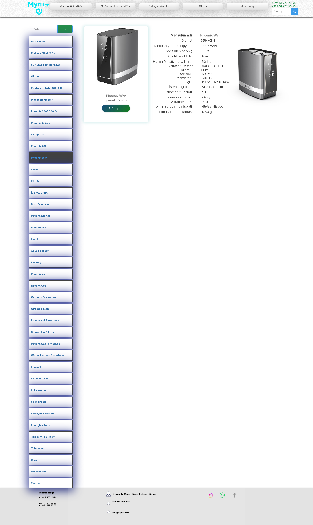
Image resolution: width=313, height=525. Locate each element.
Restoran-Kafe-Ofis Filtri (47, 88)
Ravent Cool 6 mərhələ (46, 343)
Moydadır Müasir (42, 99)
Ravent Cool (39, 285)
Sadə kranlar (39, 401)
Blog (34, 460)
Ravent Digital (40, 215)
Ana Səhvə (38, 41)
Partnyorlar (38, 471)
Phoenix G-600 (40, 122)
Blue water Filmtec (43, 332)
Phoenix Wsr (39, 157)
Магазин (35, 483)
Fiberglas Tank (40, 425)
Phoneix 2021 (39, 146)
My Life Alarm (40, 204)
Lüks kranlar (39, 390)
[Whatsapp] (222, 495)
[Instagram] (210, 495)
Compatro (38, 134)
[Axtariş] (294, 11)
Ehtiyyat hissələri (42, 413)
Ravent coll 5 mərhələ (45, 320)
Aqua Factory (40, 250)
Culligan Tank (40, 378)
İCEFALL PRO (39, 192)
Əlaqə (35, 76)
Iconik (35, 239)
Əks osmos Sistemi (43, 436)
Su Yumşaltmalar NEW (45, 64)
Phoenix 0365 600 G (44, 111)
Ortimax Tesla (40, 308)
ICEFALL (36, 181)
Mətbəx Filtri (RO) (43, 53)
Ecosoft (36, 367)
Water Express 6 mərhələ (47, 355)
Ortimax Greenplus (43, 297)
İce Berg (36, 262)
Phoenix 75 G (39, 274)
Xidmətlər (37, 448)
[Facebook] (234, 495)
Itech (34, 169)
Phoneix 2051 (39, 227)
